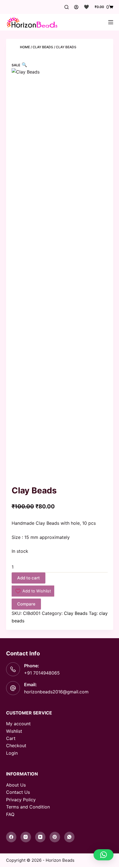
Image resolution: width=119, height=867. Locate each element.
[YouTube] (40, 837)
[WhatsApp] (69, 837)
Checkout (16, 745)
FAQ (10, 814)
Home (25, 47)
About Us (16, 785)
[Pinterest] (55, 837)
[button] (103, 854)
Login (12, 753)
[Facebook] (11, 837)
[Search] (66, 7)
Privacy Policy (21, 799)
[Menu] (110, 22)
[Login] (76, 7)
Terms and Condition (28, 807)
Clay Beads (43, 47)
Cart (10, 738)
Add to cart (28, 577)
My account (18, 723)
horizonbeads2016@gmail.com (56, 691)
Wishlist (14, 731)
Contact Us (18, 792)
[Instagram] (25, 837)
